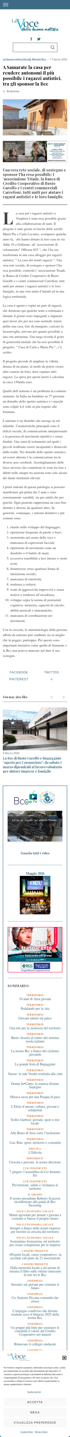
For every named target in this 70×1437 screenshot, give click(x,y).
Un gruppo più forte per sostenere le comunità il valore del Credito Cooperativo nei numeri (35, 1331)
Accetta (35, 1402)
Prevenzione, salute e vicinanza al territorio (35, 1186)
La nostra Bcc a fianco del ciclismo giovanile (35, 1052)
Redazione (13, 91)
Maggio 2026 (35, 873)
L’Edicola (35, 1152)
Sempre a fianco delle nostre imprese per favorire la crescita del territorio (35, 1230)
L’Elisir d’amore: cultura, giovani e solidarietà (35, 1108)
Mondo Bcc (39, 59)
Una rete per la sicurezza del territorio (35, 1028)
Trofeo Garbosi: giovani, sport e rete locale (35, 1121)
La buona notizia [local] (17, 59)
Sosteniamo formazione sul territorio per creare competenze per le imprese (35, 1243)
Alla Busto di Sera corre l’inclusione (35, 1132)
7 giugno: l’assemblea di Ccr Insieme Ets (35, 1173)
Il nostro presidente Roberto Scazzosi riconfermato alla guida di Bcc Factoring (35, 1201)
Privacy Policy (41, 1431)
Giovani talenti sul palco (35, 1018)
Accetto (35, 831)
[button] (64, 1358)
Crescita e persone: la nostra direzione (35, 1162)
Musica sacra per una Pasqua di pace (35, 1096)
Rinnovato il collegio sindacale (35, 1344)
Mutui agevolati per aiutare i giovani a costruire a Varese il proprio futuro (35, 1216)
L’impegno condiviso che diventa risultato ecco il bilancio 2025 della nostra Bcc (35, 1314)
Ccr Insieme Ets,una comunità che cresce (35, 1299)
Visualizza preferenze (35, 1422)
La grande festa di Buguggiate (35, 1064)
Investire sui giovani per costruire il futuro (35, 1286)
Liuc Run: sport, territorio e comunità (35, 1142)
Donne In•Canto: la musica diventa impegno (35, 1085)
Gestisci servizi (34, 1391)
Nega (35, 1412)
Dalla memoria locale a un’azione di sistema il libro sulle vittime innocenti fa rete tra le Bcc (35, 1271)
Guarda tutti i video (35, 853)
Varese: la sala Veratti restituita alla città (35, 1073)
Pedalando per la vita (35, 1008)
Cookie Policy (27, 1431)
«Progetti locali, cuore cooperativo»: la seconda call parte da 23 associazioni (35, 1256)
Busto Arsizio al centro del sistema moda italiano (35, 1039)
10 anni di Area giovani (35, 998)
